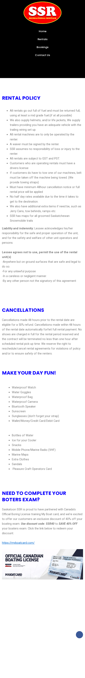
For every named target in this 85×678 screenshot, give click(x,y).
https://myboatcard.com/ (18, 543)
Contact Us (42, 55)
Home (42, 31)
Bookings (42, 47)
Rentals (42, 39)
